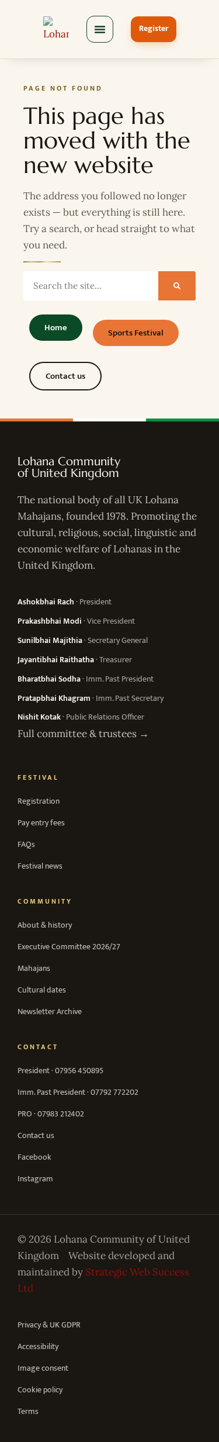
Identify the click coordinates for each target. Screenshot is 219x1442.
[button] (99, 29)
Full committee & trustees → (83, 733)
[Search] (177, 285)
